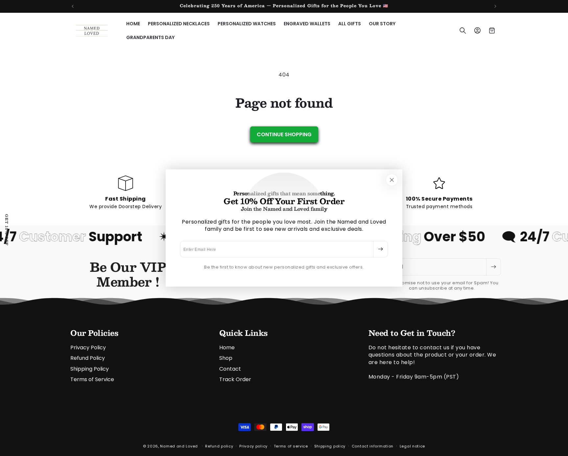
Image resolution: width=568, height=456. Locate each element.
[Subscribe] (380, 249)
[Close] (392, 180)
